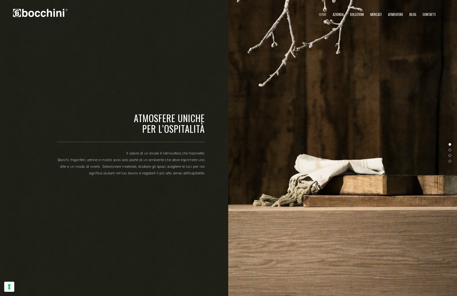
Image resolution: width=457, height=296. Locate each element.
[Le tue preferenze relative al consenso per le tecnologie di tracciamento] (9, 287)
